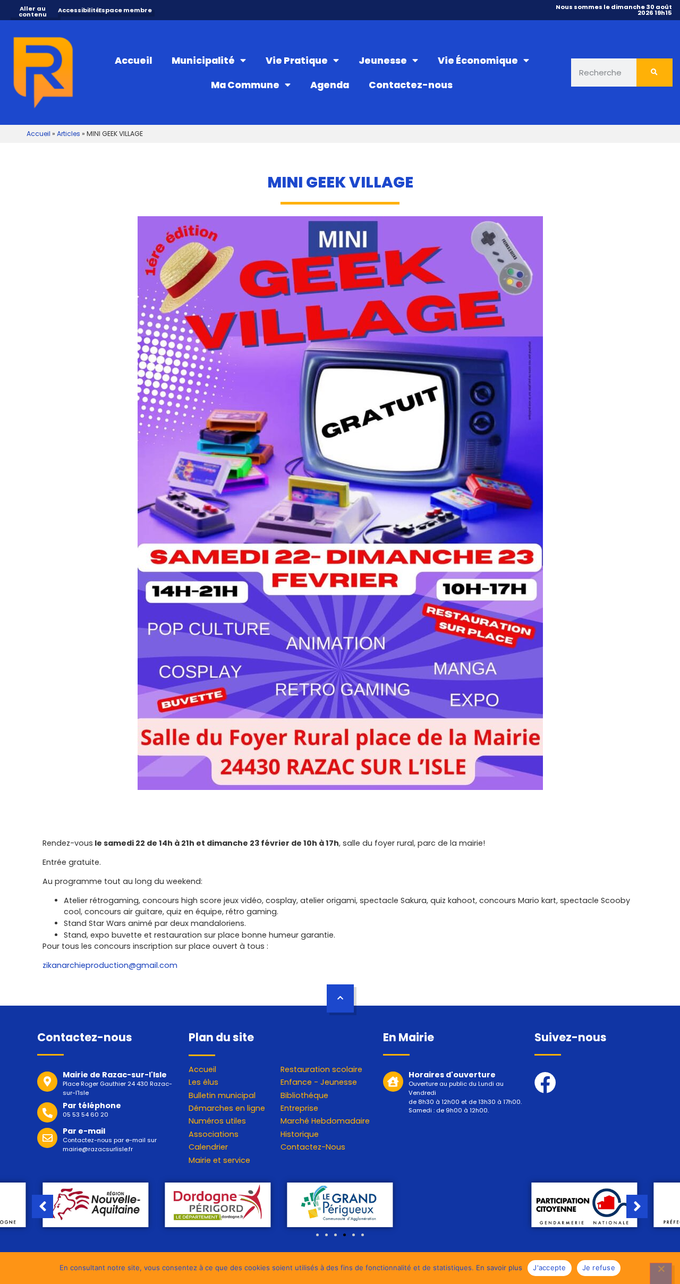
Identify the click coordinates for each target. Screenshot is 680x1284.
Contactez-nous (411, 85)
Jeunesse (383, 60)
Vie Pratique (297, 60)
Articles (68, 133)
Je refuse (598, 1267)
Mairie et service (219, 1160)
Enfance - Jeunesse (318, 1082)
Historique (299, 1134)
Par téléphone (92, 1105)
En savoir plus (499, 1267)
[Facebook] (545, 1082)
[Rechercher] (654, 72)
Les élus (203, 1082)
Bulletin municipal (222, 1095)
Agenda (329, 85)
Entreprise (299, 1108)
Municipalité (203, 60)
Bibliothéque (304, 1095)
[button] (317, 1235)
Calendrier (208, 1147)
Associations (214, 1134)
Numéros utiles (217, 1121)
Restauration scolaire (321, 1069)
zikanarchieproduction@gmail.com (109, 965)
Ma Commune (245, 85)
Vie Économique (478, 60)
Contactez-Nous (312, 1147)
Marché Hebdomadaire (325, 1121)
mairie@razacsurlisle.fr (98, 1149)
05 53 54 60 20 (85, 1114)
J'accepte (549, 1267)
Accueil (133, 60)
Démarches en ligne (227, 1108)
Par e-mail (84, 1131)
